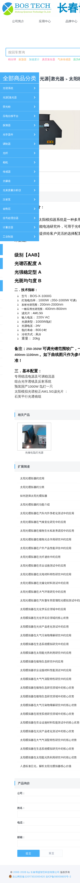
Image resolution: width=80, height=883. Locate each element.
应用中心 (45, 21)
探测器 (7, 125)
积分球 (12, 59)
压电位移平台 (10, 115)
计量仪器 (8, 227)
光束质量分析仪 (12, 190)
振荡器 (22, 59)
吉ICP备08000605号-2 (58, 876)
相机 (5, 162)
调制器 (7, 143)
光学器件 (8, 134)
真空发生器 (48, 59)
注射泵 (7, 199)
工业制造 (8, 236)
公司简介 (18, 21)
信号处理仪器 (10, 217)
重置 (51, 853)
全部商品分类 (19, 78)
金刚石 (7, 208)
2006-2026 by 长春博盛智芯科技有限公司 (36, 872)
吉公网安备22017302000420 (28, 876)
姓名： (21, 807)
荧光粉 (7, 106)
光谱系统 (8, 88)
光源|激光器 (10, 97)
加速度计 (34, 59)
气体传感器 (64, 59)
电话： (21, 822)
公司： (21, 793)
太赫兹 (7, 180)
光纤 (5, 153)
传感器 (7, 171)
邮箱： (21, 837)
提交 (28, 853)
